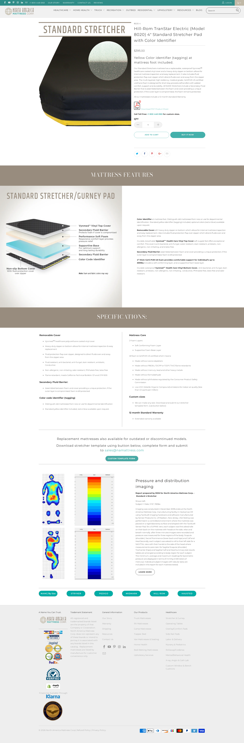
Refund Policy (83, 730)
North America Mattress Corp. (61, 730)
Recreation (114, 10)
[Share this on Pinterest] (152, 154)
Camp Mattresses (142, 629)
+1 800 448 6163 (37, 3)
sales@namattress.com (124, 450)
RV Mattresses (141, 623)
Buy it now (188, 135)
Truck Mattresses (142, 618)
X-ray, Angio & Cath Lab (177, 660)
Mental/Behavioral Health (178, 655)
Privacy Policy (99, 730)
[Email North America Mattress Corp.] (26, 3)
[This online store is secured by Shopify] (53, 686)
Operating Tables (174, 623)
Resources (184, 10)
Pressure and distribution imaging (162, 483)
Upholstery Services (143, 655)
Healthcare (61, 10)
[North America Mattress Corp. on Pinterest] (13, 3)
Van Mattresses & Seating (146, 639)
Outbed (131, 10)
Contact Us (84, 3)
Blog (199, 10)
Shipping (106, 629)
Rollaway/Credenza (175, 650)
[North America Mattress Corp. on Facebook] (5, 3)
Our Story (54, 3)
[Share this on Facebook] (144, 154)
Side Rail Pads (173, 634)
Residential (145, 10)
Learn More (145, 572)
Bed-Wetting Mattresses (146, 650)
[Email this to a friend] (167, 154)
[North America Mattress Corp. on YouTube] (9, 3)
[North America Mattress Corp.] (19, 12)
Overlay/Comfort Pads (177, 629)
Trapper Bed (140, 634)
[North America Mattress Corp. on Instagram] (17, 3)
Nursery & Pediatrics (176, 644)
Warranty (68, 3)
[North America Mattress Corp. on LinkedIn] (22, 3)
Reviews (98, 3)
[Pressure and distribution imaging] (78, 526)
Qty (136, 119)
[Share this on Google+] (159, 154)
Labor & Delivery (174, 639)
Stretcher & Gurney (175, 618)
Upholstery (165, 10)
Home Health (81, 10)
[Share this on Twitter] (137, 154)
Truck (98, 10)
